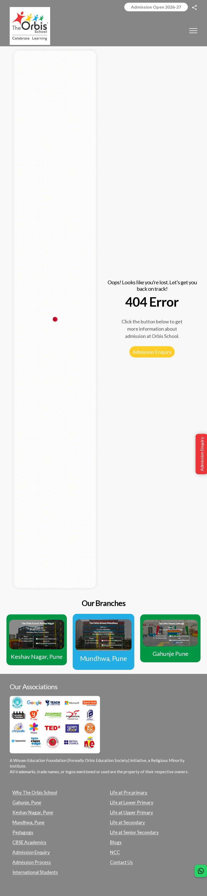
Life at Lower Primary (131, 802)
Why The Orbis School (34, 792)
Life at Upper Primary (131, 812)
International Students (35, 872)
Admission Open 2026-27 (156, 6)
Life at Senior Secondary (134, 832)
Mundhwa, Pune (28, 822)
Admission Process (31, 862)
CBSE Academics (29, 842)
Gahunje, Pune (26, 802)
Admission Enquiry (152, 352)
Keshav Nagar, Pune (32, 812)
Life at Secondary (127, 822)
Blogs (116, 842)
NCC (115, 852)
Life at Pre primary (128, 792)
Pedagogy (22, 832)
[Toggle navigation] (193, 30)
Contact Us (121, 862)
